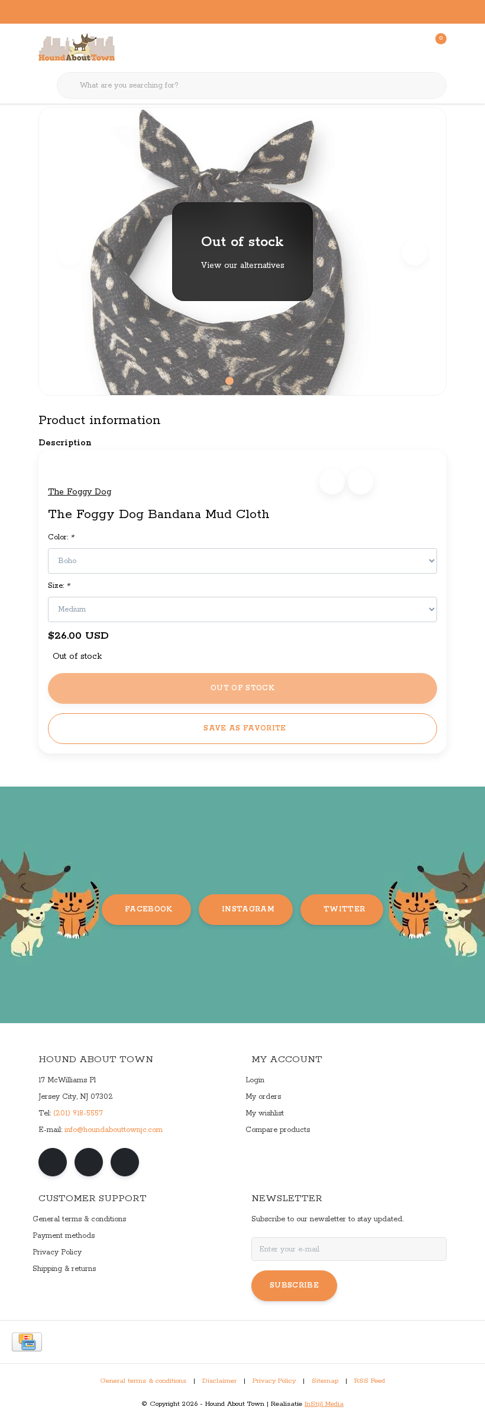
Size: (59, 585)
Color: (61, 537)
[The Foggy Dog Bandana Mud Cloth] (242, 251)
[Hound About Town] (76, 47)
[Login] (390, 47)
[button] (332, 481)
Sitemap (325, 1381)
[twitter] (125, 1162)
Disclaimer (219, 1381)
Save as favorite (244, 728)
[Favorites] (413, 47)
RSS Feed (369, 1381)
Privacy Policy (274, 1381)
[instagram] (89, 1162)
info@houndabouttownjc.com (113, 1129)
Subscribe (294, 1285)
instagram (248, 909)
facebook (149, 909)
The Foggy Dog (79, 492)
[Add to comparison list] (360, 481)
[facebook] (52, 1162)
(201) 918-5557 (78, 1113)
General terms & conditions (143, 1381)
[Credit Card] (27, 1341)
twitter (344, 909)
